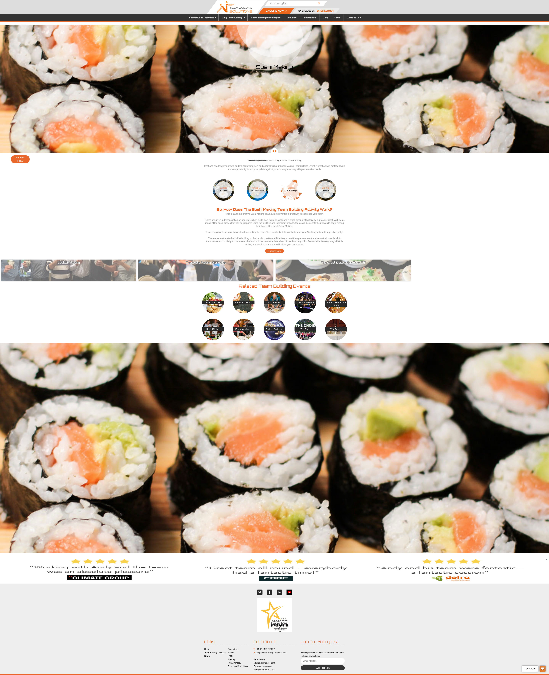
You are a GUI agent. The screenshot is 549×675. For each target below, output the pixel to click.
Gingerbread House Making (336, 303)
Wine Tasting (336, 329)
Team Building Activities (215, 652)
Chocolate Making (274, 302)
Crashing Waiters (305, 302)
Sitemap (231, 659)
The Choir (305, 329)
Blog (325, 18)
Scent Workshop (243, 329)
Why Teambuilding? (232, 18)
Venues (290, 18)
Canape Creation (243, 302)
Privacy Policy (234, 663)
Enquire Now (20, 159)
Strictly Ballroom (274, 329)
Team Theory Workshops (265, 18)
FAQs (230, 656)
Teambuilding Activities (201, 18)
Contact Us (353, 18)
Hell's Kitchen (213, 329)
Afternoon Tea (213, 302)
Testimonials (309, 18)
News (337, 18)
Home (207, 649)
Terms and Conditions (238, 666)
